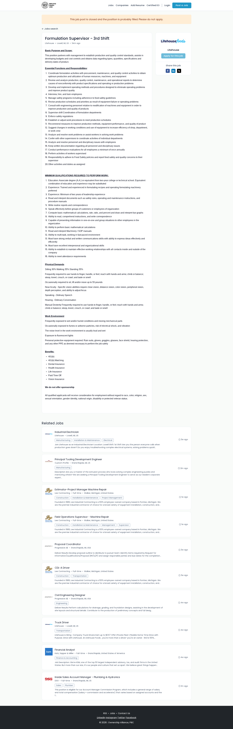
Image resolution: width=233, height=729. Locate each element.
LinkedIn (101, 717)
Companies (122, 5)
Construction (62, 497)
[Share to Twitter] (179, 71)
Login (167, 5)
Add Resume (137, 5)
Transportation (80, 576)
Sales (58, 685)
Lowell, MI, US (63, 43)
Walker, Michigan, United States (99, 493)
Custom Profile (62, 463)
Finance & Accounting (66, 658)
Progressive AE (61, 547)
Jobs (111, 5)
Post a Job (182, 5)
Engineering (61, 603)
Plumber (69, 685)
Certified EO (153, 5)
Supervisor (124, 525)
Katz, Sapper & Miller (64, 653)
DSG (57, 680)
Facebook (131, 717)
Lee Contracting (62, 493)
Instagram (111, 717)
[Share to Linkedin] (173, 71)
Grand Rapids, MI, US (81, 463)
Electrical (108, 440)
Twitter (121, 717)
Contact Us (124, 713)
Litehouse (49, 43)
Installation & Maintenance (87, 440)
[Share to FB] (168, 71)
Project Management (112, 497)
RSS (105, 713)
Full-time (77, 493)
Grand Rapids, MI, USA (81, 547)
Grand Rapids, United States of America (106, 653)
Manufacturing (63, 440)
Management (108, 525)
